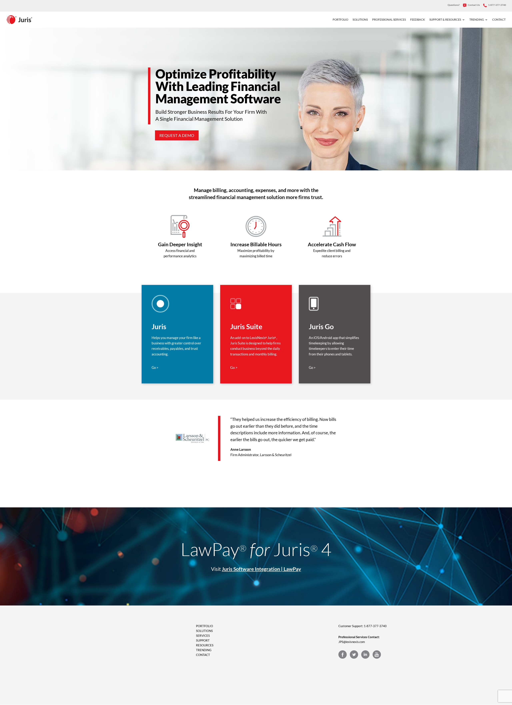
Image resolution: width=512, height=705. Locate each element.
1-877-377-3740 (497, 5)
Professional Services (389, 19)
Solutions (360, 19)
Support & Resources (445, 19)
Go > (155, 367)
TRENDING (203, 650)
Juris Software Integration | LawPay (261, 569)
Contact (499, 19)
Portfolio (340, 19)
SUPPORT (203, 640)
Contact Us (473, 5)
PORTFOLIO (204, 626)
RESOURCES (204, 645)
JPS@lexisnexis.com (351, 642)
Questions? (454, 5)
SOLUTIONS (204, 631)
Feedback (417, 19)
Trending (476, 19)
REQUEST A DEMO (176, 135)
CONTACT (203, 655)
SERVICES (203, 635)
